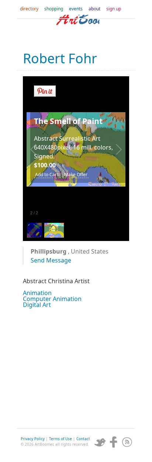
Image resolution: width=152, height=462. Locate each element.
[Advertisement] (76, 367)
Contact (83, 438)
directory (29, 9)
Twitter (100, 442)
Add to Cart (47, 174)
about (94, 9)
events (76, 9)
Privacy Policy (33, 438)
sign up (113, 9)
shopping (53, 9)
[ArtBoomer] (76, 29)
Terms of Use (60, 438)
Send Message (51, 260)
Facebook (114, 442)
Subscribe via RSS (127, 442)
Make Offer (75, 174)
